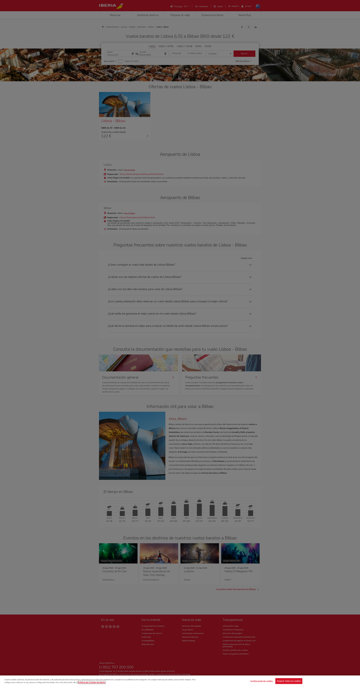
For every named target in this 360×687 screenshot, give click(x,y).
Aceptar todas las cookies (289, 681)
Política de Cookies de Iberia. (91, 682)
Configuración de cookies (261, 681)
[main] (180, 681)
